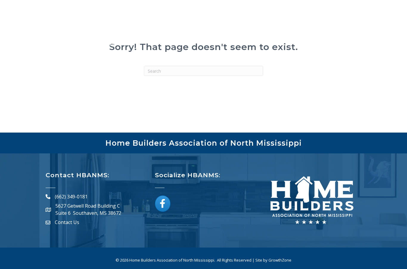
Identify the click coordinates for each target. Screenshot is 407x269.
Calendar (257, 33)
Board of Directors (300, 33)
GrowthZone (279, 260)
